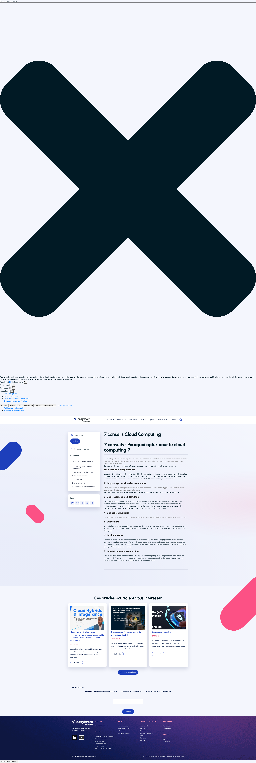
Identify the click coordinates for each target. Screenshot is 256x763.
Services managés (123, 726)
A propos (152, 419)
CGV (152, 756)
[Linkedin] (74, 737)
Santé (142, 735)
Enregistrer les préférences (45, 405)
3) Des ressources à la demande (84, 472)
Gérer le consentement (9, 761)
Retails (142, 728)
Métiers (109, 419)
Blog (142, 419)
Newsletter (166, 741)
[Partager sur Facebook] (82, 503)
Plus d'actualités (129, 672)
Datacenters (122, 731)
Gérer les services (11, 396)
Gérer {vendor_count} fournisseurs (17, 399)
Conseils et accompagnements (104, 736)
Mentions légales (160, 756)
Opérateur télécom (124, 733)
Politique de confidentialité (14, 408)
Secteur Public (145, 726)
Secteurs (132, 419)
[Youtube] (81, 737)
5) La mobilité (77, 479)
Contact (173, 419)
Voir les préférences (25, 405)
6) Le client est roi (78, 483)
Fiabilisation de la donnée (103, 748)
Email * (128, 697)
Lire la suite (76, 662)
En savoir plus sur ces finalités (15, 401)
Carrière (165, 739)
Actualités (166, 726)
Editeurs (143, 738)
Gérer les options (10, 394)
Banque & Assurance (146, 733)
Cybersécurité (99, 741)
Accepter (4, 405)
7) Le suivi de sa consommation (83, 487)
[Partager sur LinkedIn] (87, 503)
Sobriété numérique (101, 739)
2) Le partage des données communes (82, 468)
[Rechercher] (180, 420)
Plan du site (146, 756)
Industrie (143, 731)
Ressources (161, 419)
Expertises (120, 419)
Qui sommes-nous (100, 726)
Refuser (13, 405)
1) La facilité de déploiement (82, 461)
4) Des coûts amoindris (80, 476)
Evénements (167, 728)
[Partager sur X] (92, 503)
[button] (128, 189)
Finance (142, 740)
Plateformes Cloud (124, 728)
